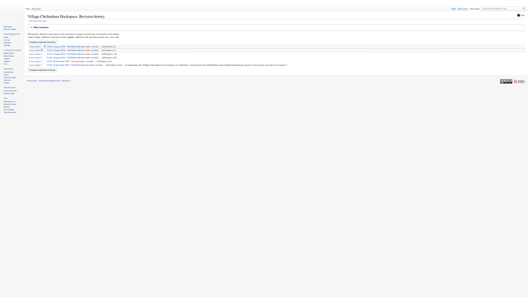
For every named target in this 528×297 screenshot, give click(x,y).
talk (87, 47)
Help (523, 15)
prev (38, 47)
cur (32, 50)
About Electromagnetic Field (49, 81)
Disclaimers (66, 81)
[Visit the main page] (12, 11)
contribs (94, 47)
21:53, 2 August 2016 (56, 54)
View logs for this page (37, 21)
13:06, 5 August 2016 (56, 47)
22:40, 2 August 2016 (56, 50)
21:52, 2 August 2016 (56, 58)
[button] (276, 27)
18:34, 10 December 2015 (58, 61)
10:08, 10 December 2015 (58, 65)
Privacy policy (32, 81)
